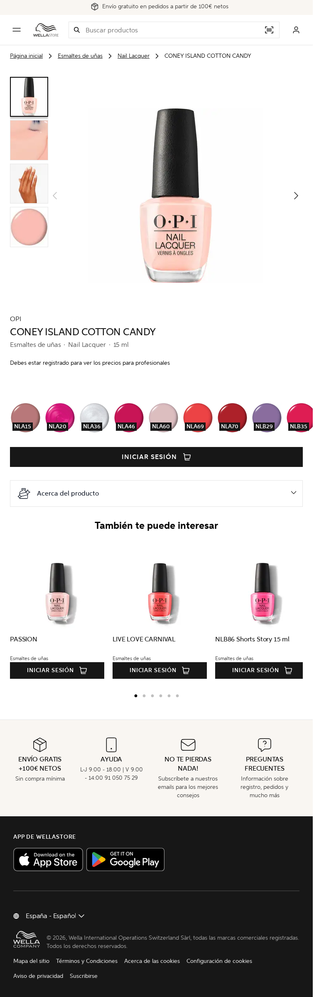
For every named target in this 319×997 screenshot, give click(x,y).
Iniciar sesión (149, 457)
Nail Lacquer (134, 55)
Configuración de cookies (219, 961)
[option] (134, 694)
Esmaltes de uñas (80, 55)
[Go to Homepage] (46, 30)
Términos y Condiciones (87, 961)
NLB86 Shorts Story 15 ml (248, 639)
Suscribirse (84, 976)
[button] (77, 30)
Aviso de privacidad (38, 976)
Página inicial (26, 55)
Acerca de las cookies (152, 961)
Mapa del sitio (31, 961)
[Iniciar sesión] (296, 30)
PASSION (23, 639)
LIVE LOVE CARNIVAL (141, 639)
